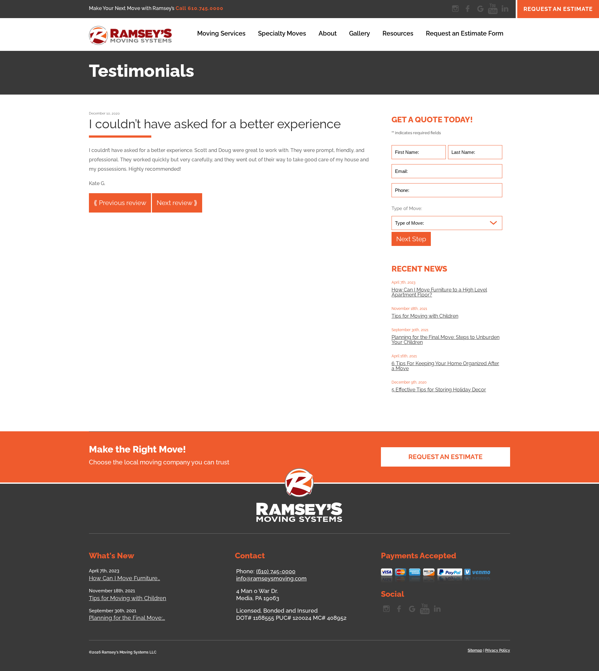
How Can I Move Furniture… (124, 578)
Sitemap (475, 650)
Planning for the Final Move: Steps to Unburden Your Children (445, 339)
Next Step (411, 239)
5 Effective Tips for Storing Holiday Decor (439, 390)
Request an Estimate (558, 9)
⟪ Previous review (120, 203)
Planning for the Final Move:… (127, 618)
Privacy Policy (497, 650)
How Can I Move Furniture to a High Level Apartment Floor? (439, 292)
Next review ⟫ (177, 203)
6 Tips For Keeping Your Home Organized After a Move (445, 365)
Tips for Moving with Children (425, 316)
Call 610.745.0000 (199, 8)
